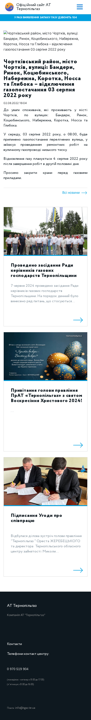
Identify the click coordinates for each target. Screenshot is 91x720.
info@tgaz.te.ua (25, 708)
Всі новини (71, 192)
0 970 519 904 (17, 669)
